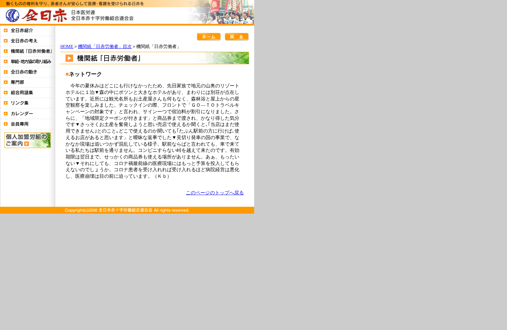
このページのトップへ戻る (215, 192)
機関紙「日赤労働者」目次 (105, 46)
